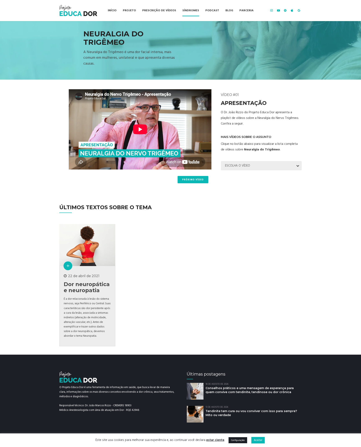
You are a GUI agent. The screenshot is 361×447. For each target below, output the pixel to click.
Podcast (212, 10)
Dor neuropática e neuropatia (87, 287)
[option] (180, 50)
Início (112, 10)
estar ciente (215, 440)
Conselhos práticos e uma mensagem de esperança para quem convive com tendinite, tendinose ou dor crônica (250, 390)
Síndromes (190, 10)
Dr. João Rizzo (233, 112)
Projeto (129, 10)
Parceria (246, 10)
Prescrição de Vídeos (159, 10)
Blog (229, 10)
